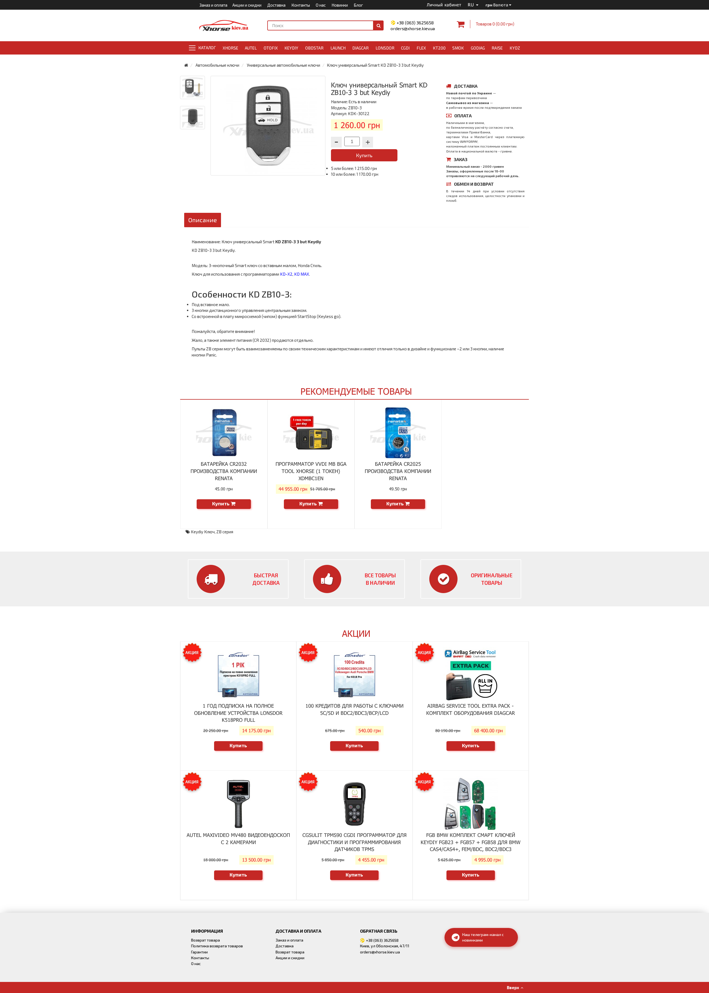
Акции (356, 633)
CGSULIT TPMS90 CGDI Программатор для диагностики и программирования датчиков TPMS (354, 842)
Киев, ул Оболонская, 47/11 (384, 945)
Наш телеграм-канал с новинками (483, 937)
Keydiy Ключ (203, 531)
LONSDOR (385, 47)
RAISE (497, 47)
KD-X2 (286, 273)
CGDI (405, 47)
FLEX (421, 47)
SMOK (458, 47)
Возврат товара (205, 940)
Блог (358, 4)
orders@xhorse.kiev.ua (413, 28)
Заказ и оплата (213, 4)
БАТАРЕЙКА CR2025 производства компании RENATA (398, 471)
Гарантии (199, 952)
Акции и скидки (246, 4)
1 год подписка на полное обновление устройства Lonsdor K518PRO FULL (238, 713)
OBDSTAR (314, 47)
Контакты (300, 4)
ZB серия (224, 531)
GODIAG (478, 47)
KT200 (439, 47)
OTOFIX (271, 47)
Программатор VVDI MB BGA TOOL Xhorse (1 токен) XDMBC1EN (311, 471)
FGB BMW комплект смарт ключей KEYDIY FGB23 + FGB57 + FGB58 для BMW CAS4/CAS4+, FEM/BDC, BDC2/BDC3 (470, 842)
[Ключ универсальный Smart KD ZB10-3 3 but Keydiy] (192, 87)
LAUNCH (338, 47)
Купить (364, 155)
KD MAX (301, 273)
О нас (321, 4)
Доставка (276, 4)
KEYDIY (291, 47)
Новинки (340, 4)
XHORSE (230, 47)
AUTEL (251, 47)
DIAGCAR (360, 47)
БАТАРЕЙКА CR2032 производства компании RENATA (224, 471)
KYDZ (515, 47)
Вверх (514, 987)
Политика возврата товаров (217, 945)
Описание (202, 219)
